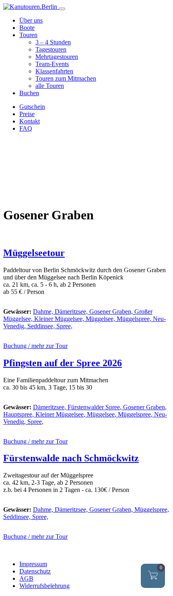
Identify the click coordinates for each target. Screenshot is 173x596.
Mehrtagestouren (56, 56)
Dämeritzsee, (72, 311)
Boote (27, 27)
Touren (28, 34)
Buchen (29, 93)
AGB (26, 578)
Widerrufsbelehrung (44, 585)
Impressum (33, 564)
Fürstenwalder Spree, (95, 407)
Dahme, (44, 311)
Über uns (31, 20)
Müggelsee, (101, 318)
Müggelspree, (135, 318)
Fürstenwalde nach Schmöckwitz (71, 458)
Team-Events (52, 63)
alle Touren (49, 85)
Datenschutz (35, 571)
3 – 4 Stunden (53, 42)
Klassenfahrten (54, 71)
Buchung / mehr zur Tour (35, 345)
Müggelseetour (34, 253)
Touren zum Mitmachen (65, 78)
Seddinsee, (41, 326)
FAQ (25, 128)
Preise (27, 113)
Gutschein (32, 106)
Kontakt (29, 121)
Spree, (64, 326)
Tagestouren (50, 49)
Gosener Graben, (111, 311)
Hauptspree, (19, 414)
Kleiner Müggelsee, (60, 318)
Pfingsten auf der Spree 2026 (62, 363)
